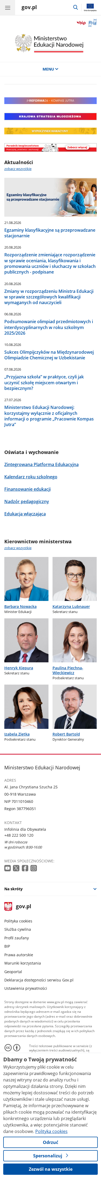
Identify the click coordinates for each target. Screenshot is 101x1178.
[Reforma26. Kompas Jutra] (50, 102)
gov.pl (23, 906)
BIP (7, 946)
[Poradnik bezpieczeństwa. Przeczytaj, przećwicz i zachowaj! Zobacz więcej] (50, 147)
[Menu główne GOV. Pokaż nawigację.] (7, 7)
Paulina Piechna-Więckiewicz (68, 670)
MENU (48, 69)
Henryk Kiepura (18, 667)
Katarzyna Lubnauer (71, 606)
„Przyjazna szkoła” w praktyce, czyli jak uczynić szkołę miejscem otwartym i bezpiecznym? (44, 382)
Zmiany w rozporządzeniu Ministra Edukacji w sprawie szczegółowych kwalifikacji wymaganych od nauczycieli (48, 296)
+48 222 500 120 (18, 835)
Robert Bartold (66, 734)
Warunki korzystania (22, 963)
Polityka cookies (18, 921)
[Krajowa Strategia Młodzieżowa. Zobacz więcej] (50, 116)
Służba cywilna (17, 929)
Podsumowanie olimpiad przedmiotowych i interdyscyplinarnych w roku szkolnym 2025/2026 (48, 327)
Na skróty (13, 888)
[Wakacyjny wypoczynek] (50, 132)
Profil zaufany (16, 937)
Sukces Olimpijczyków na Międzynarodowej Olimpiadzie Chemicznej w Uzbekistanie (49, 355)
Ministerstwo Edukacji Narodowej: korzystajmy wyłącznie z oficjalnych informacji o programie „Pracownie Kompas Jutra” (49, 415)
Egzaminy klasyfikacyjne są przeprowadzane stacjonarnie (49, 233)
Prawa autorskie (18, 954)
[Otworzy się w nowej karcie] (8, 868)
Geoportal (13, 971)
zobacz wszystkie (18, 169)
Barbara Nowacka (20, 606)
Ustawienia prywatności (25, 988)
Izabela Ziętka (17, 734)
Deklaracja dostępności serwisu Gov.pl (39, 980)
